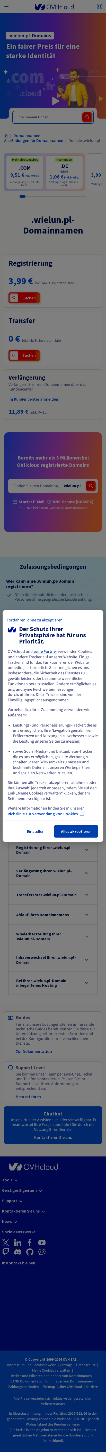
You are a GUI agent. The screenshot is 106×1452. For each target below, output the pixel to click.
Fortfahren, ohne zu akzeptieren (35, 620)
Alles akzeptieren (76, 831)
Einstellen (36, 831)
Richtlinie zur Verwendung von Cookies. (43, 813)
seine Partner (45, 651)
